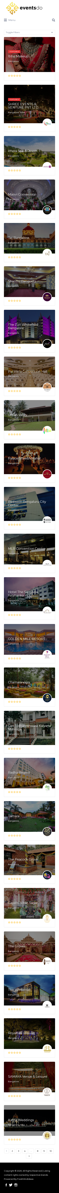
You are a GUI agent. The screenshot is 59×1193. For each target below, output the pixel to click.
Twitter (10, 1185)
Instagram (15, 1185)
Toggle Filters (13, 32)
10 (51, 1151)
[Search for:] (29, 19)
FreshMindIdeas (25, 1179)
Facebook (6, 1185)
